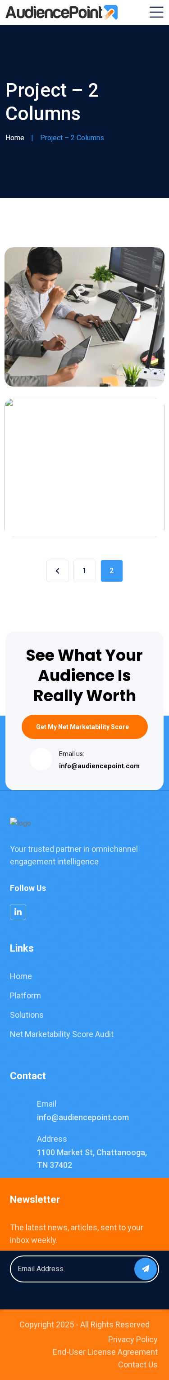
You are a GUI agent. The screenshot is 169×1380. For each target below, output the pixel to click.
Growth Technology (67, 506)
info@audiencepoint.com (99, 766)
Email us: (71, 753)
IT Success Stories (66, 356)
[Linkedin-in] (18, 912)
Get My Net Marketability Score (82, 726)
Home (14, 138)
